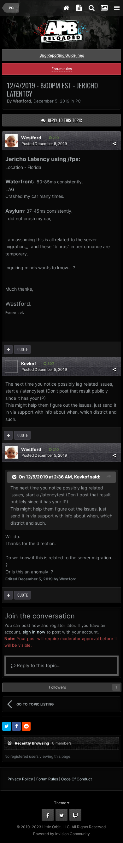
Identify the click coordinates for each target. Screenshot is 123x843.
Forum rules (61, 68)
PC (78, 100)
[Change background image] (104, 8)
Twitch (75, 815)
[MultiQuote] (8, 349)
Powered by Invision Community (61, 833)
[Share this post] (114, 143)
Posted (44, 143)
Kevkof (28, 363)
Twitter (61, 815)
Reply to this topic (65, 120)
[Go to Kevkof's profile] (11, 366)
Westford (22, 100)
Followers (57, 687)
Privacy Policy (20, 779)
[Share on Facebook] (16, 726)
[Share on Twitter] (6, 726)
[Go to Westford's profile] (11, 140)
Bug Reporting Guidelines (61, 55)
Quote (22, 349)
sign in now (34, 631)
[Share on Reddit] (26, 726)
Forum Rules (47, 779)
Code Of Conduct (76, 779)
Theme (60, 803)
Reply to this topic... (38, 665)
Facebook (48, 815)
